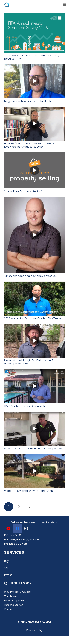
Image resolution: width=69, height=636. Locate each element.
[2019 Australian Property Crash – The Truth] (34, 283)
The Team (10, 596)
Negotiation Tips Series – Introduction (29, 101)
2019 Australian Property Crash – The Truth (32, 318)
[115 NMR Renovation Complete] (34, 371)
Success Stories (13, 605)
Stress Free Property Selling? (23, 191)
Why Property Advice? (17, 591)
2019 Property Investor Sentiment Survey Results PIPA (31, 57)
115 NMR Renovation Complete (25, 406)
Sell (6, 568)
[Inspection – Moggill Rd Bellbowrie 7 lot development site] (34, 326)
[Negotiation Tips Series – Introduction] (34, 66)
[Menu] (64, 4)
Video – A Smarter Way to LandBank (28, 490)
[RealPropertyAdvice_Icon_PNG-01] (7, 4)
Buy (6, 561)
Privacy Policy (34, 630)
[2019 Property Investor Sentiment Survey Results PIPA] (34, 15)
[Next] (29, 507)
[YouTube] (8, 528)
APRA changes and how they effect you (31, 276)
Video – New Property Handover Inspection (33, 448)
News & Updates (14, 600)
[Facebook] (17, 528)
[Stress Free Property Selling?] (34, 154)
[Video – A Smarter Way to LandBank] (34, 456)
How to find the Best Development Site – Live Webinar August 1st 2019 (32, 145)
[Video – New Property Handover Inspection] (34, 413)
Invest (8, 575)
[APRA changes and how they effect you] (34, 199)
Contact (8, 609)
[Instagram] (26, 528)
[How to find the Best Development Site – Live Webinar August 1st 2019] (34, 108)
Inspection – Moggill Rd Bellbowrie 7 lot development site (31, 362)
